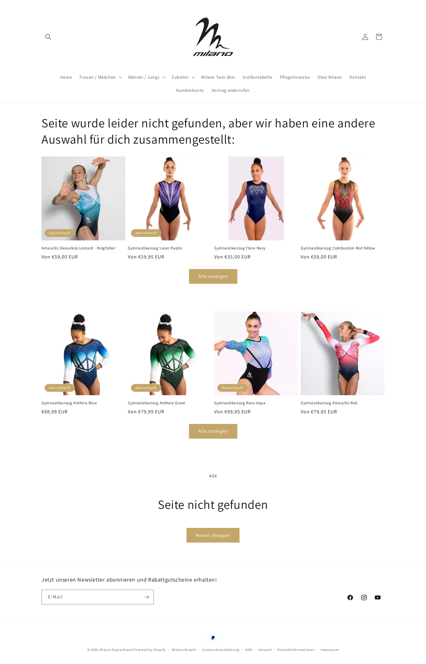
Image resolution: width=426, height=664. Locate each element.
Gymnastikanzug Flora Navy (240, 248)
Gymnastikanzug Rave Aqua (239, 403)
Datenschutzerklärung (220, 649)
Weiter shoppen (213, 535)
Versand (265, 649)
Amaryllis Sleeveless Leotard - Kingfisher (78, 248)
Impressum (330, 649)
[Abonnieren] (146, 597)
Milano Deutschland (116, 649)
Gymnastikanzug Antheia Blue (69, 403)
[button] (48, 37)
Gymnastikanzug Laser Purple (155, 248)
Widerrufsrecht (184, 649)
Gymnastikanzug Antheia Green (157, 403)
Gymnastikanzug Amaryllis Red (329, 403)
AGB (248, 649)
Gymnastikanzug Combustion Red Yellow (338, 248)
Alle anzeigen (213, 276)
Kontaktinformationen (296, 649)
